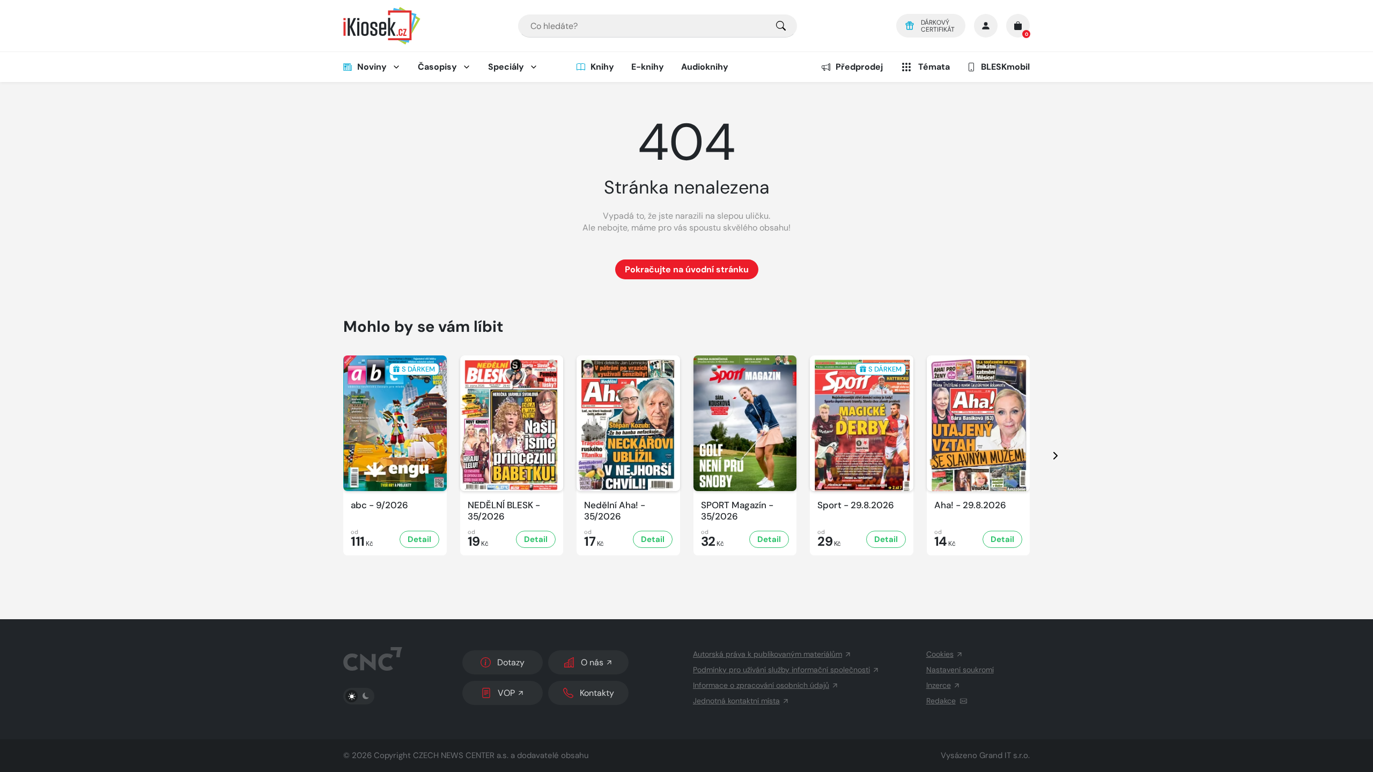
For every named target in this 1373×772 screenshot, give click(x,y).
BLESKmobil (1005, 66)
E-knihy (647, 66)
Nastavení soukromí (960, 669)
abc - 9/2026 (379, 505)
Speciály (506, 66)
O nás (592, 662)
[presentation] (1046, 455)
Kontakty (597, 693)
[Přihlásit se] (986, 26)
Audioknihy (704, 66)
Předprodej (859, 66)
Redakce (941, 701)
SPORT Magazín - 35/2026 (737, 511)
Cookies (940, 654)
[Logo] (381, 25)
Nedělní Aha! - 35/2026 (614, 511)
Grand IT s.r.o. (1004, 755)
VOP (506, 693)
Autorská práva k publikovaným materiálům (767, 654)
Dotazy (511, 662)
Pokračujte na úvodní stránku (687, 269)
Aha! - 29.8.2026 (970, 505)
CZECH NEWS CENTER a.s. (460, 755)
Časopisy (437, 66)
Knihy (602, 66)
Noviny (372, 66)
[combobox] (657, 26)
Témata (934, 66)
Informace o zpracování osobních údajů (761, 685)
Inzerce (938, 685)
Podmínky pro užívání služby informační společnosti (781, 669)
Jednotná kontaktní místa (736, 701)
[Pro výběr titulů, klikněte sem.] (781, 26)
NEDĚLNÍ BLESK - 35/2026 (504, 511)
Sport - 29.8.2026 (855, 505)
